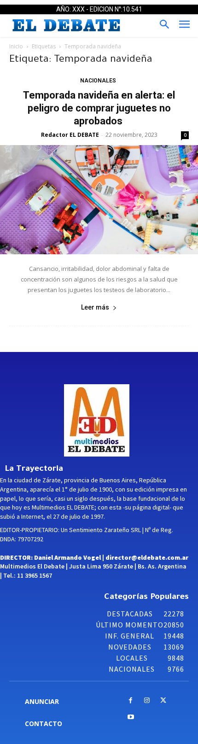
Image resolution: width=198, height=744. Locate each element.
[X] (163, 701)
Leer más (95, 307)
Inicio (16, 46)
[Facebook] (130, 701)
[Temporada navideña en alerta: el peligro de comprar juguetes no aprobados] (99, 200)
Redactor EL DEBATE (70, 135)
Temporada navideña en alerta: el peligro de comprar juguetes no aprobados (99, 108)
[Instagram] (147, 701)
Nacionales (98, 80)
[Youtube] (130, 717)
